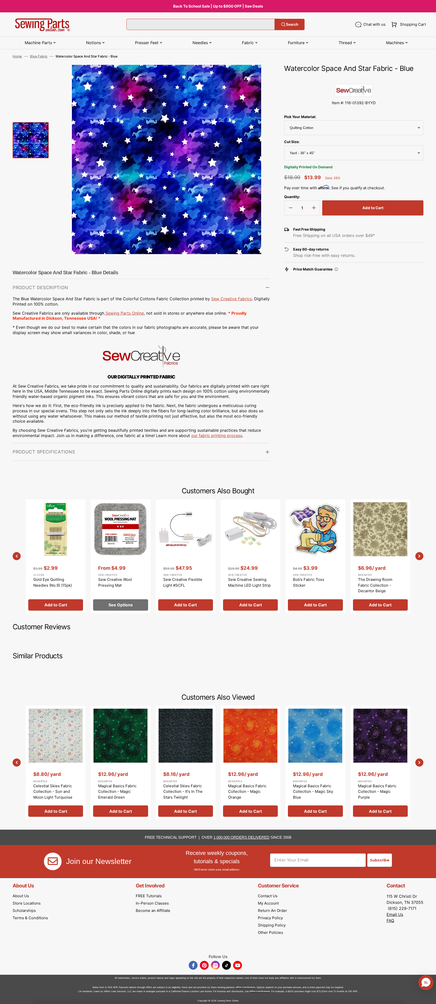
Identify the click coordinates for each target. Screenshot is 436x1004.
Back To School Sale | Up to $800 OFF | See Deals (218, 6)
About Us (21, 895)
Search (292, 24)
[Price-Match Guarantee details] (336, 269)
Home (17, 56)
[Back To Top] (428, 996)
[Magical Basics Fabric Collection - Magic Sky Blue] (315, 762)
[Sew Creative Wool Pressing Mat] (120, 556)
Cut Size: (291, 142)
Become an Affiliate (153, 910)
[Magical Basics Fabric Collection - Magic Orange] (250, 762)
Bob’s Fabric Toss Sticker (308, 582)
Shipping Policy (272, 925)
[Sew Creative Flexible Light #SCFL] (185, 556)
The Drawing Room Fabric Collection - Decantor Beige (375, 585)
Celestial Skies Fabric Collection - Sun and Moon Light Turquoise (52, 791)
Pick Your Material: (300, 117)
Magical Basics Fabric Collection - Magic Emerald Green (117, 791)
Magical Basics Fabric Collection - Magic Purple (377, 791)
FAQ (390, 920)
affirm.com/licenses (260, 991)
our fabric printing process (216, 435)
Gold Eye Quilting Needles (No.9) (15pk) (52, 582)
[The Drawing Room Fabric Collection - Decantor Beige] (380, 556)
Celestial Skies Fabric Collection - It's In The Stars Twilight (183, 791)
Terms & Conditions (30, 917)
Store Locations (27, 903)
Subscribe (379, 860)
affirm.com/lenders (245, 987)
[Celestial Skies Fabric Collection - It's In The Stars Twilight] (185, 762)
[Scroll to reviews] (353, 79)
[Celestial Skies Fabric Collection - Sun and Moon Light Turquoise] (56, 762)
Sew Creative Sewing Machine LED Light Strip (249, 582)
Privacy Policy (270, 917)
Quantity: (292, 197)
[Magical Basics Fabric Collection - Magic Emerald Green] (120, 762)
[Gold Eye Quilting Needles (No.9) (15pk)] (56, 556)
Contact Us (268, 895)
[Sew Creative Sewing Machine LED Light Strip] (250, 556)
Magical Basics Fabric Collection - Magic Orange (247, 791)
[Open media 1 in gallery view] (258, 76)
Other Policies (270, 932)
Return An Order (272, 910)
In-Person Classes (152, 903)
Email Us (395, 914)
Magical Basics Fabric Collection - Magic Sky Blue (313, 791)
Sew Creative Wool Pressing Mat (115, 582)
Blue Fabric (38, 56)
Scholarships (24, 910)
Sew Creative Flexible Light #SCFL (182, 582)
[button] (407, 24)
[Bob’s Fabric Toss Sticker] (315, 556)
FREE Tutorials (149, 895)
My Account (268, 903)
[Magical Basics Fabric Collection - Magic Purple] (380, 762)
